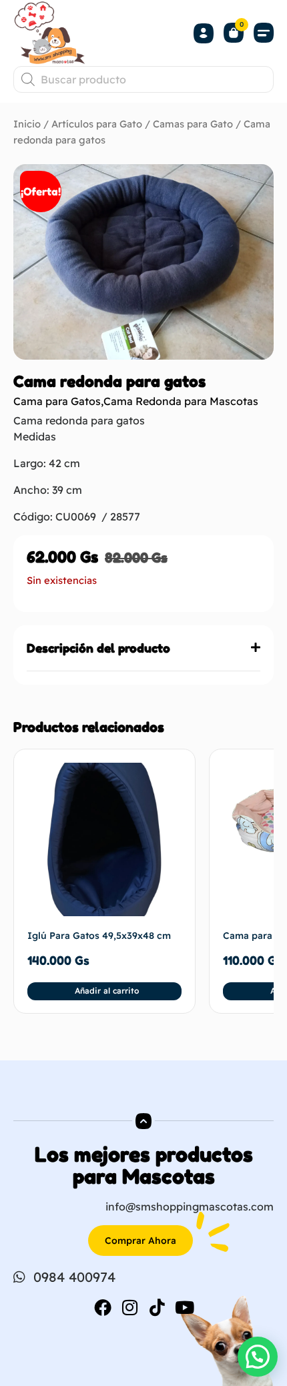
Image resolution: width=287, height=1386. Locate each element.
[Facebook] (102, 1307)
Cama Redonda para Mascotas (180, 401)
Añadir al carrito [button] (107, 991)
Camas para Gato (193, 123)
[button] (264, 33)
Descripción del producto (98, 648)
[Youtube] (185, 1307)
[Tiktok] (157, 1307)
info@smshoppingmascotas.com (189, 1206)
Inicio (27, 123)
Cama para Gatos (57, 401)
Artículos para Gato (96, 123)
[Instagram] (130, 1307)
